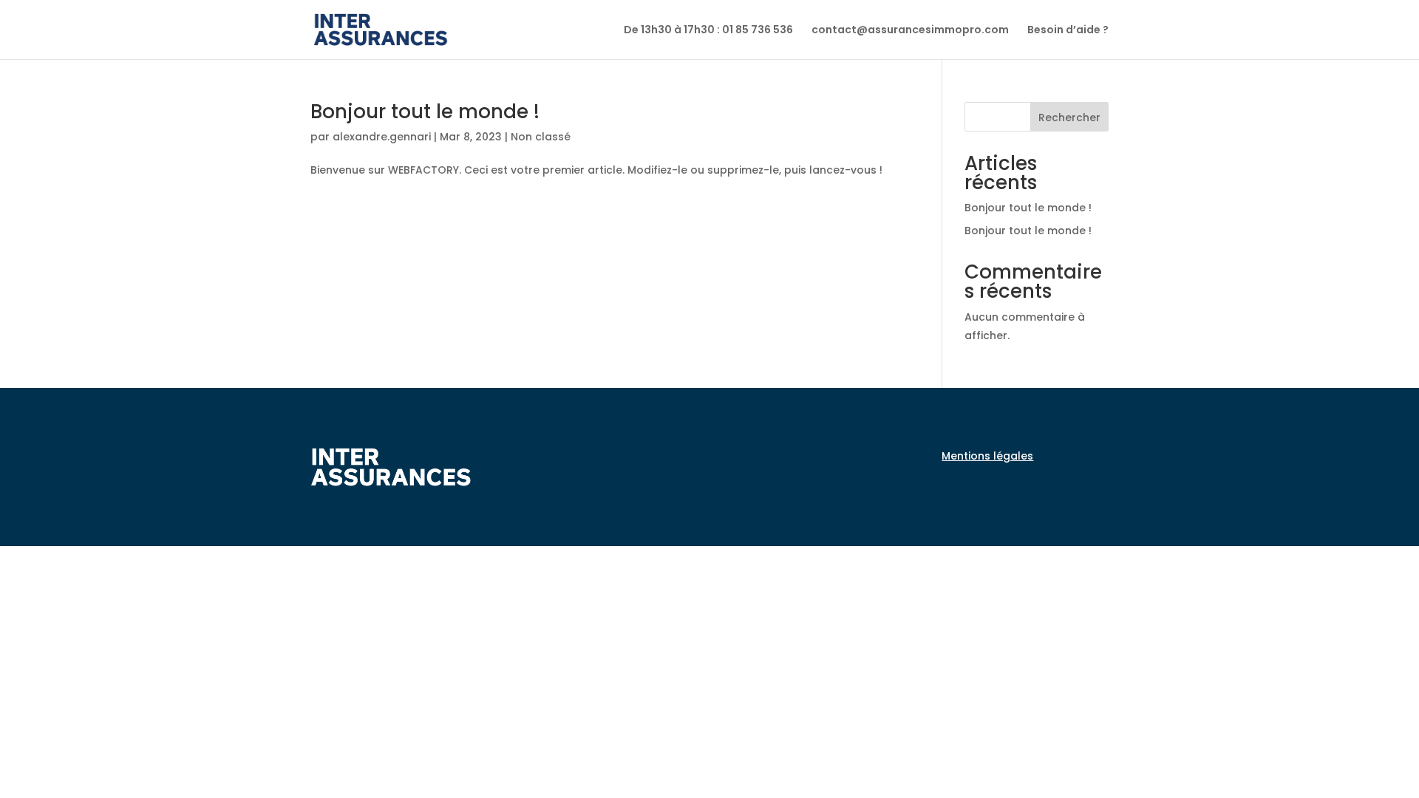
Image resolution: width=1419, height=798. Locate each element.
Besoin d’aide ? (1068, 30)
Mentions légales (987, 456)
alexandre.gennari (382, 136)
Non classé (541, 136)
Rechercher (1069, 117)
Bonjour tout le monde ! (425, 111)
